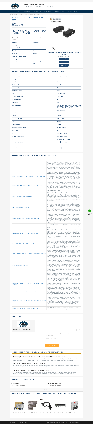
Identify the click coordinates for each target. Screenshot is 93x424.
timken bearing (47, 11)
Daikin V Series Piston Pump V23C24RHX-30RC (24, 196)
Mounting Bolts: (16, 85)
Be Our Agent (64, 65)
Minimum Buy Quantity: (18, 48)
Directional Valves (21, 14)
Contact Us (17, 422)
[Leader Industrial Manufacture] (15, 6)
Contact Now (64, 59)
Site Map (22, 422)
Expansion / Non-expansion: (19, 82)
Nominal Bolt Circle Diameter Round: (21, 148)
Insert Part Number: (17, 90)
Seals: (13, 93)
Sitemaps (27, 422)
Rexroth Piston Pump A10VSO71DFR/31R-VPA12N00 (25, 226)
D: (12, 139)
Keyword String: (16, 124)
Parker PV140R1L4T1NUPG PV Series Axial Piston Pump (25, 218)
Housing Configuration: (17, 96)
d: (12, 133)
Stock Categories (26, 11)
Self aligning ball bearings (73, 11)
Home (17, 11)
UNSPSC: (14, 116)
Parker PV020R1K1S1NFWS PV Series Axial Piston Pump (25, 244)
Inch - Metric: (15, 102)
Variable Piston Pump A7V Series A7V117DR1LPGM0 (24, 277)
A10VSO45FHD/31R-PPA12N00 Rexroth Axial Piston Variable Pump (28, 176)
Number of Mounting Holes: (19, 56)
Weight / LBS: (15, 130)
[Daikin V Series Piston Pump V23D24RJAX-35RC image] (64, 31)
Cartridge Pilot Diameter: (18, 136)
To (38, 324)
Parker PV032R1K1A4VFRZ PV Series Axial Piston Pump (25, 308)
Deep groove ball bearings (60, 11)
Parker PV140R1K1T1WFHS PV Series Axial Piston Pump (25, 233)
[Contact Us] (89, 212)
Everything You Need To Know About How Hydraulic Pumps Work (32, 370)
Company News (37, 11)
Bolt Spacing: (15, 145)
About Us (12, 422)
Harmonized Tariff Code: (18, 118)
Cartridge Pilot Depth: (17, 142)
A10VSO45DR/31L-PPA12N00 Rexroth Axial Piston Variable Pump (28, 291)
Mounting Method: (16, 59)
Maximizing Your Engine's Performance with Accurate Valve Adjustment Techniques (39, 357)
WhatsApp (63, 62)
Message (40, 333)
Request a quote (16, 1)
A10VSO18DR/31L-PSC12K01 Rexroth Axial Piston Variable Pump (28, 166)
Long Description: (16, 105)
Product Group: (16, 53)
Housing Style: (15, 62)
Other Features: (16, 113)
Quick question (41, 330)
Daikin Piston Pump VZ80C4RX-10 (20, 207)
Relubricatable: (16, 87)
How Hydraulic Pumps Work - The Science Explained (29, 363)
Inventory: (14, 45)
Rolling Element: (16, 76)
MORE (45, 389)
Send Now (52, 345)
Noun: (13, 121)
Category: (14, 42)
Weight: (14, 50)
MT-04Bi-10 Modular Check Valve (20, 265)
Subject (40, 327)
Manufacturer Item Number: (19, 127)
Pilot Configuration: (17, 99)
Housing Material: (16, 79)
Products (15, 14)
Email (39, 321)
